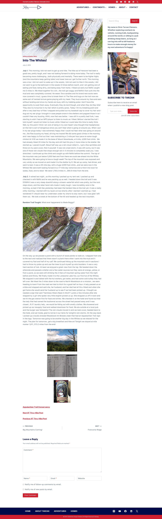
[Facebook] (125, 2)
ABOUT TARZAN (42, 511)
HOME (28, 511)
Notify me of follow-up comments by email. (43, 484)
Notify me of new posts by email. (38, 489)
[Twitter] (137, 2)
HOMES (74, 511)
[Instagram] (117, 2)
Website (81, 478)
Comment (28, 450)
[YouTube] (121, 2)
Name (27, 478)
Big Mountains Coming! (32, 428)
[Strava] (129, 2)
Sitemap (96, 516)
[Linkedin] (133, 2)
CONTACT (133, 7)
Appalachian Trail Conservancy (36, 407)
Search (135, 21)
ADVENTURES (60, 511)
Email (54, 478)
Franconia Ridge (95, 428)
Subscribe (133, 111)
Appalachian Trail (30, 56)
